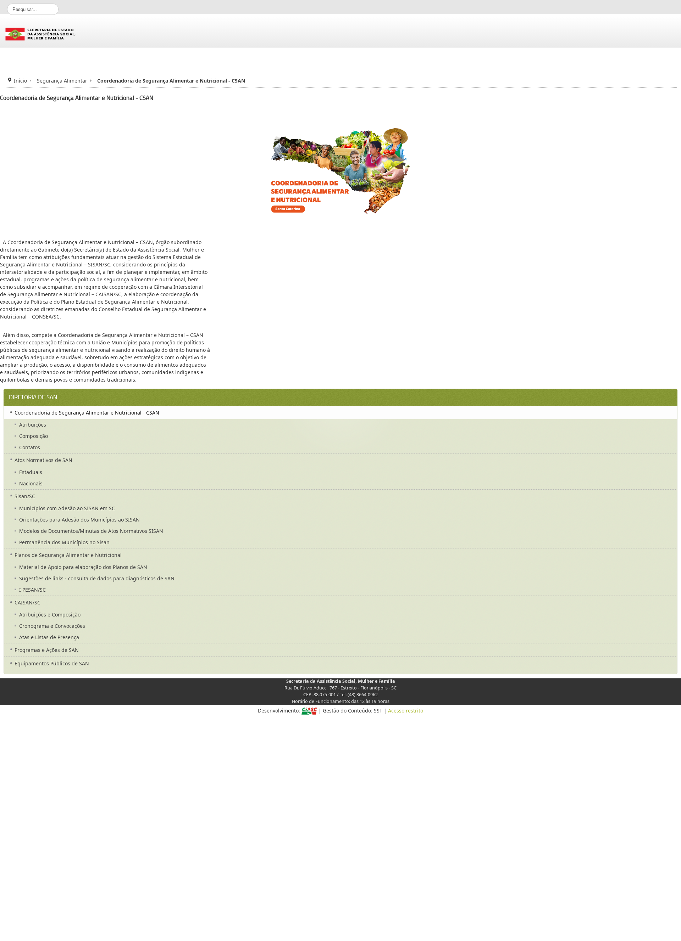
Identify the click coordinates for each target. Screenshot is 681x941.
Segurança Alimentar (62, 80)
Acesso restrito (405, 710)
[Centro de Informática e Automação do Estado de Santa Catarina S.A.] (309, 710)
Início (20, 80)
